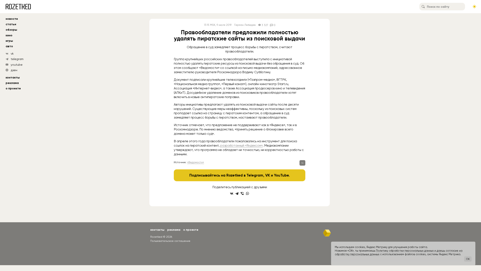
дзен (14, 70)
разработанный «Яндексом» (241, 145)
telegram (17, 59)
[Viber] (242, 193)
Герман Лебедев (245, 25)
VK (267, 175)
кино (9, 35)
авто (9, 46)
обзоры (11, 29)
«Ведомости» (195, 162)
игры (9, 41)
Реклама (12, 83)
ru (302, 162)
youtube (17, 64)
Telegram (255, 175)
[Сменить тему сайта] (474, 6)
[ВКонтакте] (231, 193)
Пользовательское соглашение (170, 240)
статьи (11, 24)
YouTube (281, 175)
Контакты (13, 77)
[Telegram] (237, 193)
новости (12, 19)
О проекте (13, 88)
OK (468, 258)
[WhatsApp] (247, 193)
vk (12, 53)
